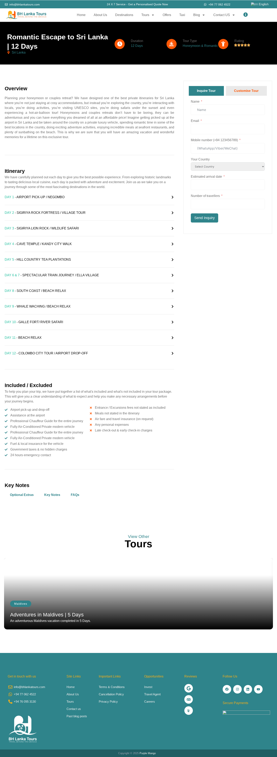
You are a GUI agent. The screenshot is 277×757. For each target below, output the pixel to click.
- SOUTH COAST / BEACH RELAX (35, 290)
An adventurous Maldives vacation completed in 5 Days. (50, 621)
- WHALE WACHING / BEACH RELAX (38, 306)
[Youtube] (258, 689)
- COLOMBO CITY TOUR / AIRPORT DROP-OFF (46, 353)
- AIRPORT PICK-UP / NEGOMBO (34, 197)
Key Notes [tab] (52, 495)
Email (195, 121)
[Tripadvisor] (188, 699)
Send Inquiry (204, 218)
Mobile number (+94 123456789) (214, 140)
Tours (145, 15)
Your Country (200, 159)
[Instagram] (237, 689)
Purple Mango (148, 753)
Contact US (221, 15)
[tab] (206, 91)
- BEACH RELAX (23, 337)
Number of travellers (205, 196)
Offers (167, 15)
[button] (89, 197)
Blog (196, 15)
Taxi (182, 15)
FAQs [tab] (75, 495)
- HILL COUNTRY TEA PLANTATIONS (38, 259)
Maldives (20, 603)
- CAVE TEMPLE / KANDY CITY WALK (38, 244)
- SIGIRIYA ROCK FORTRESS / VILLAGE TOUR (45, 212)
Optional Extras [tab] (22, 495)
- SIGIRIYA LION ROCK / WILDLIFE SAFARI (42, 228)
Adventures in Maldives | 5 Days (47, 614)
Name (195, 101)
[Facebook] (227, 689)
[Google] (188, 688)
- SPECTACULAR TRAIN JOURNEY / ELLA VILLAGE (52, 275)
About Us (100, 15)
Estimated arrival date (206, 176)
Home (81, 15)
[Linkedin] (248, 689)
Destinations (124, 15)
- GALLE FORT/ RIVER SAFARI (34, 322)
